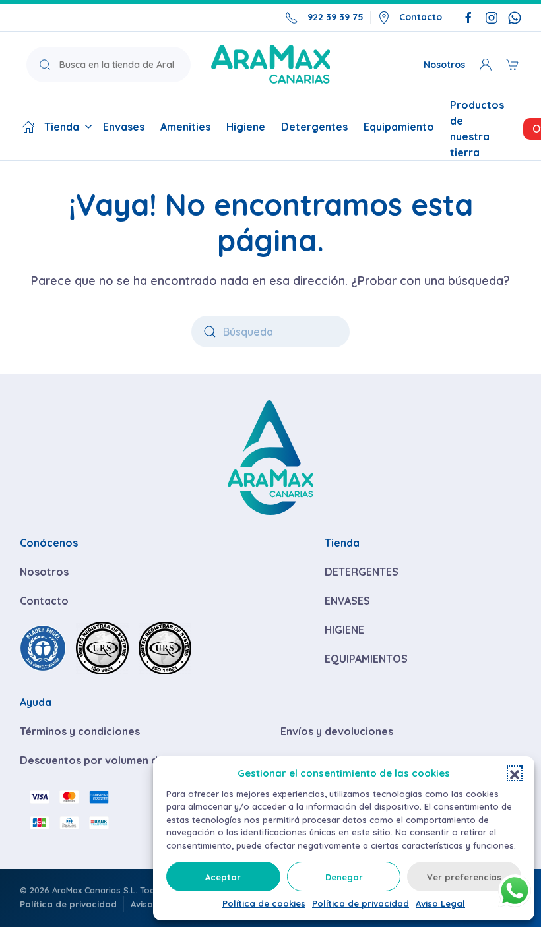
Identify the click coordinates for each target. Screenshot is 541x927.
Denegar (344, 877)
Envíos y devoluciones (336, 731)
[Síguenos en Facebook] (468, 17)
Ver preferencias (464, 877)
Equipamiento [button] (399, 126)
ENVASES (347, 600)
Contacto (420, 17)
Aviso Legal (440, 903)
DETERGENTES (361, 571)
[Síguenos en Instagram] (491, 17)
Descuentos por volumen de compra (113, 760)
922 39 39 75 (335, 17)
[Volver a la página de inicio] (270, 64)
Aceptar (223, 877)
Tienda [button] (61, 126)
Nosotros (444, 64)
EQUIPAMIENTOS (366, 658)
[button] (514, 773)
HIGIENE (344, 629)
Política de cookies (263, 903)
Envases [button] (123, 126)
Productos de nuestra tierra (477, 128)
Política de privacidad (360, 903)
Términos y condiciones (80, 731)
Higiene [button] (245, 126)
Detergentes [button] (314, 126)
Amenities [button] (185, 126)
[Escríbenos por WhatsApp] (514, 17)
